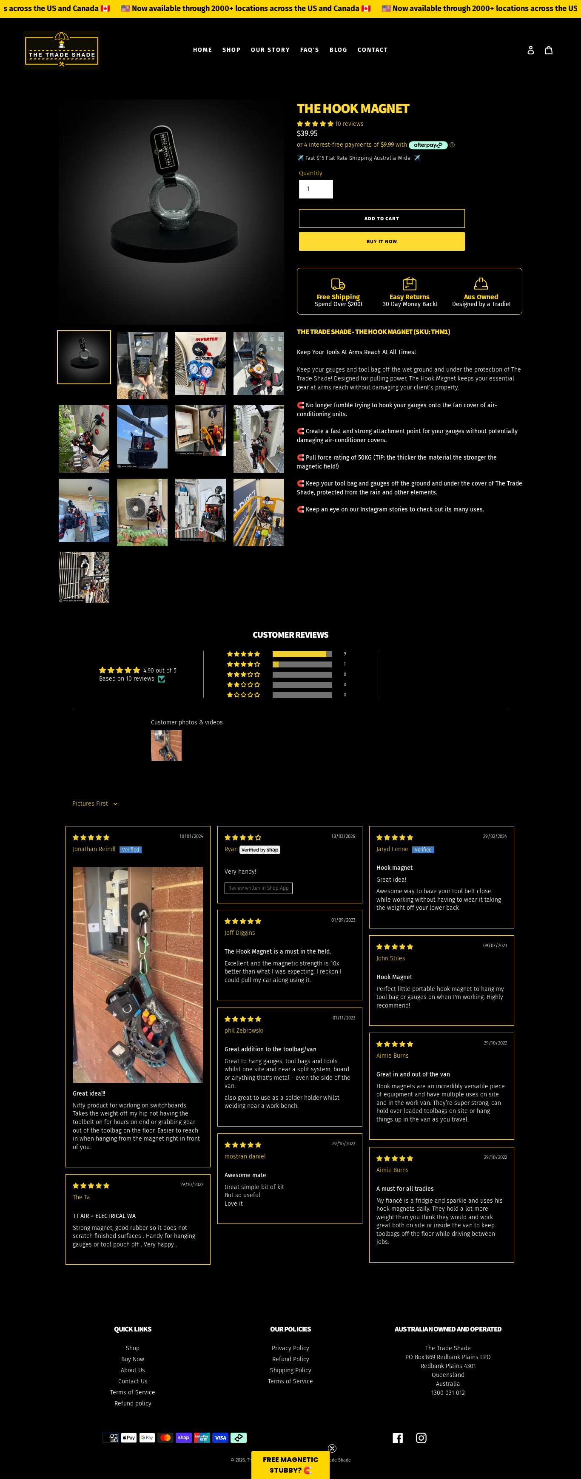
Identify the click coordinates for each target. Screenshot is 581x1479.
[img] (91, 837)
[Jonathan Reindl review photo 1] (138, 974)
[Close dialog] (375, 1389)
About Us (133, 1370)
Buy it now (382, 241)
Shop (133, 1348)
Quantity (310, 173)
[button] (316, 124)
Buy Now (132, 1359)
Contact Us (133, 1381)
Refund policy (132, 1403)
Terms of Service (132, 1392)
